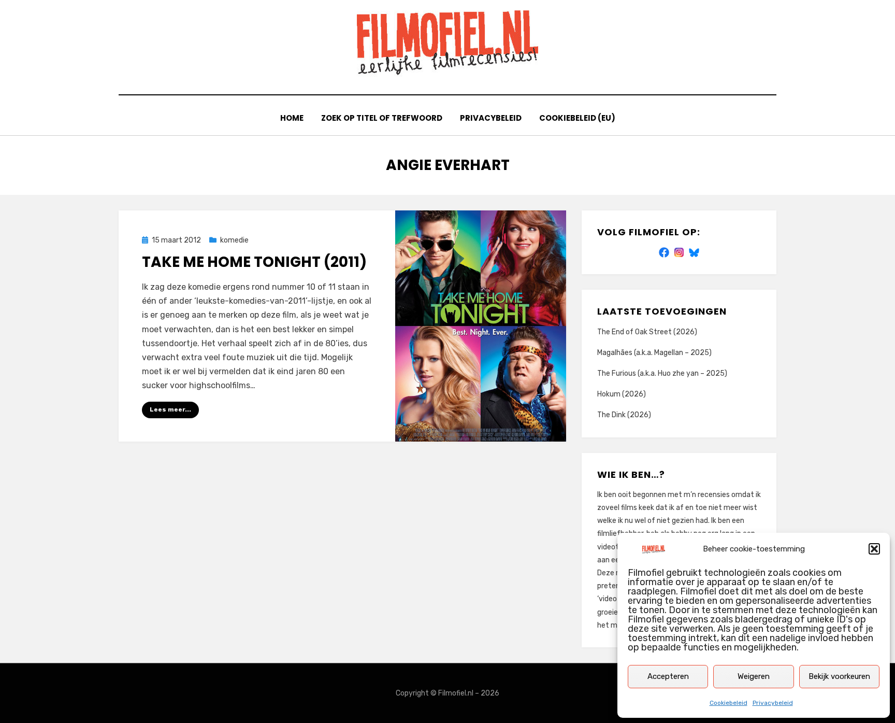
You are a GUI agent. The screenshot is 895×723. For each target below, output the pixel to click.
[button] (874, 549)
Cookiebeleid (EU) (577, 117)
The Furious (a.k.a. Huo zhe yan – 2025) (662, 373)
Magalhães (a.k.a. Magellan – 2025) (654, 352)
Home (292, 117)
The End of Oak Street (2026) (647, 332)
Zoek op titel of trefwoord (381, 117)
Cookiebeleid (728, 702)
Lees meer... (170, 409)
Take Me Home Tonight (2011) (254, 262)
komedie (234, 240)
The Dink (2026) (624, 414)
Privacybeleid (773, 702)
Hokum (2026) (621, 394)
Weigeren (754, 676)
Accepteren (668, 676)
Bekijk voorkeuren (839, 676)
